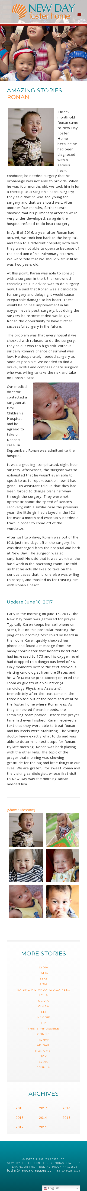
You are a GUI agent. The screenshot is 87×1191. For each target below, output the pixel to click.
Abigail (43, 1045)
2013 (66, 1117)
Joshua (43, 1067)
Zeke (43, 978)
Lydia (43, 967)
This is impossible (43, 1028)
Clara (43, 1006)
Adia (43, 984)
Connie (43, 1034)
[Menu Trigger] (79, 13)
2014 (43, 1117)
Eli (43, 1012)
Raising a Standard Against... (43, 989)
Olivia (43, 1000)
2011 (43, 1127)
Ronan (44, 1039)
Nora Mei (43, 1050)
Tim (43, 1023)
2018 (19, 1108)
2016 (66, 1108)
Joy (43, 1056)
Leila (43, 995)
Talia (43, 973)
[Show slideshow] (21, 810)
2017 (43, 1108)
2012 (19, 1127)
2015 (19, 1117)
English (53, 1188)
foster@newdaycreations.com (31, 1170)
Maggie (43, 1017)
